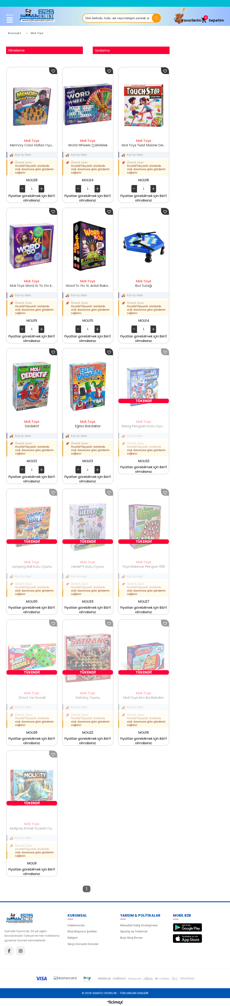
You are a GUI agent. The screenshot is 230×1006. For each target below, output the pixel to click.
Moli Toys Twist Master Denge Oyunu (144, 145)
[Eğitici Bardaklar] (87, 386)
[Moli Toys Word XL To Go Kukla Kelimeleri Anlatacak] (32, 246)
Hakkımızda (76, 925)
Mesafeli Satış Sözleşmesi (139, 925)
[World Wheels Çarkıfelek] (87, 105)
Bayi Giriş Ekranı (131, 938)
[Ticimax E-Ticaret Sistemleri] (115, 1002)
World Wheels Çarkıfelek (88, 145)
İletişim (73, 938)
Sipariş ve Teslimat (133, 931)
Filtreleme (16, 50)
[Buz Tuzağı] (143, 246)
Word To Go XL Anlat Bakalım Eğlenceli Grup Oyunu (88, 285)
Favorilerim (191, 20)
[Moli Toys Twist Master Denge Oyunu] (143, 105)
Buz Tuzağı (143, 285)
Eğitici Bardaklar (88, 426)
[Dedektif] (32, 386)
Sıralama (102, 50)
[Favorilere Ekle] (53, 70)
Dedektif (32, 426)
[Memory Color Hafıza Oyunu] (32, 105)
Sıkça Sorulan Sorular (83, 944)
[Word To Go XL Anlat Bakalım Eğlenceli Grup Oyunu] (87, 246)
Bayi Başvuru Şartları (82, 931)
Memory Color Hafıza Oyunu (32, 145)
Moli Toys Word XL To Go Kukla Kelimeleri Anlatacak (32, 285)
